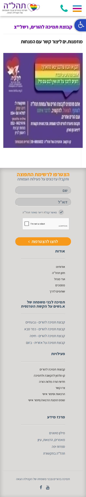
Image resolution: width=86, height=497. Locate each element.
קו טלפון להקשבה (55, 375)
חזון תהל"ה (58, 273)
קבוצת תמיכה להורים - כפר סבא (44, 329)
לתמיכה (38, 375)
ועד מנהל (59, 279)
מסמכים (60, 285)
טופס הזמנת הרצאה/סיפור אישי (46, 400)
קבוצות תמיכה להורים (52, 369)
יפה (54, 446)
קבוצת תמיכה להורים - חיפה (47, 336)
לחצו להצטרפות (44, 241)
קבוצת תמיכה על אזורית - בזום (45, 342)
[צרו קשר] (46, 487)
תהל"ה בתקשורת (54, 453)
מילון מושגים (57, 433)
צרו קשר (60, 388)
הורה (42, 382)
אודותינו (60, 267)
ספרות (61, 446)
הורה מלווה (51, 382)
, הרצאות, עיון (46, 439)
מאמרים (59, 439)
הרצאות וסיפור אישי (53, 394)
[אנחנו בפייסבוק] (39, 487)
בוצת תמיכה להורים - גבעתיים (44, 322)
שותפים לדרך (57, 291)
